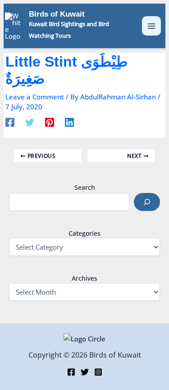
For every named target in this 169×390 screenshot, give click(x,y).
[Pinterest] (49, 122)
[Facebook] (9, 122)
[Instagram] (98, 372)
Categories (84, 233)
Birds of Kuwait (57, 14)
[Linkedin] (69, 122)
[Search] (147, 202)
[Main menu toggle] (151, 26)
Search (84, 187)
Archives (84, 278)
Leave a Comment (34, 96)
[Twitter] (29, 122)
